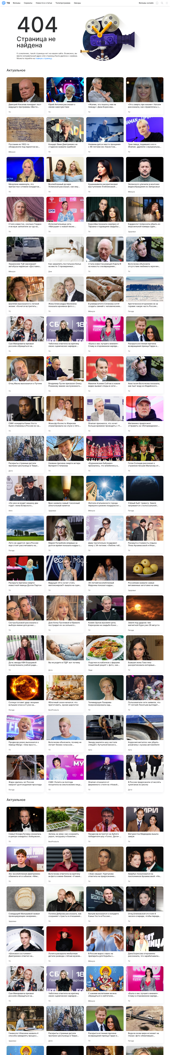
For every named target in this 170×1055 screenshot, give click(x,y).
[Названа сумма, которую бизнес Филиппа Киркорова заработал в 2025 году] (65, 933)
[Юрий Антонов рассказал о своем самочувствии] (65, 96)
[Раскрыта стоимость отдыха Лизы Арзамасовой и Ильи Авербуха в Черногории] (144, 534)
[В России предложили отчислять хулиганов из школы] (144, 773)
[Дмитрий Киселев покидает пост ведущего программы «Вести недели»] (25, 96)
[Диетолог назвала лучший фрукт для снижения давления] (25, 933)
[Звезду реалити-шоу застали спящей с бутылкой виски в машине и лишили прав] (105, 733)
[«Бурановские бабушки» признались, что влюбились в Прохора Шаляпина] (105, 454)
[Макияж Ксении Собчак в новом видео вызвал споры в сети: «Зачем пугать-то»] (105, 375)
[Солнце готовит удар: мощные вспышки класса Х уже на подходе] (25, 694)
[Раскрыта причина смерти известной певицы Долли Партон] (25, 574)
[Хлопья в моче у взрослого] (25, 813)
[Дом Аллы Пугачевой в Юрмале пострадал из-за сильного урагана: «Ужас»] (65, 614)
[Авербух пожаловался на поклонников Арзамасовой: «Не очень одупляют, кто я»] (144, 1024)
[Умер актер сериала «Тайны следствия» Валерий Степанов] (105, 853)
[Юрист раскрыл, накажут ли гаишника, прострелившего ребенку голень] (65, 853)
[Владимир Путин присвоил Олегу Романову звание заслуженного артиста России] (65, 375)
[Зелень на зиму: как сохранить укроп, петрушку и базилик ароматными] (65, 985)
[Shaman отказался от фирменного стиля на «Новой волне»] (105, 773)
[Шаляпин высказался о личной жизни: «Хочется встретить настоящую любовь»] (25, 295)
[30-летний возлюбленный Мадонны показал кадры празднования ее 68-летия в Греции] (105, 574)
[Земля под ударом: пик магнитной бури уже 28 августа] (144, 614)
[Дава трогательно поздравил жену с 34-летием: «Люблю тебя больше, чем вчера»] (105, 534)
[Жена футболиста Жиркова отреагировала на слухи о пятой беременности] (65, 415)
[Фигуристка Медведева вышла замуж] (144, 985)
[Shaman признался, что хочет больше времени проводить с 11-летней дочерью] (105, 415)
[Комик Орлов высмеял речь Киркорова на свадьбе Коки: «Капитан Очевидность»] (105, 614)
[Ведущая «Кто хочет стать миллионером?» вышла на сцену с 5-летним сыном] (65, 574)
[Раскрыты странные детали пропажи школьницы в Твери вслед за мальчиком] (25, 454)
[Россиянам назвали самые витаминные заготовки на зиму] (144, 574)
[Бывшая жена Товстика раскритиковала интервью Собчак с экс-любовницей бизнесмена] (144, 654)
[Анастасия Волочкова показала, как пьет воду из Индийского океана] (144, 375)
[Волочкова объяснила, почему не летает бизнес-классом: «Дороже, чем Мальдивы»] (65, 733)
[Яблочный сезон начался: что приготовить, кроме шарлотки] (65, 694)
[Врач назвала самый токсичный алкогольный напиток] (65, 494)
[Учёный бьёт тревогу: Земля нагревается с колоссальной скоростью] (144, 494)
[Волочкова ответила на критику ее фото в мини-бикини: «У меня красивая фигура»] (65, 1024)
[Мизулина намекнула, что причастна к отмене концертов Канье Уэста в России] (25, 175)
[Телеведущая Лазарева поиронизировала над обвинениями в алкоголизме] (105, 694)
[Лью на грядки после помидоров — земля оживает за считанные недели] (144, 933)
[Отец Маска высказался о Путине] (25, 375)
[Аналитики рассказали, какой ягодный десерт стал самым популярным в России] (105, 893)
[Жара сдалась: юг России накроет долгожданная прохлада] (25, 773)
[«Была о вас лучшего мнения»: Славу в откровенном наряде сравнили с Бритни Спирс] (105, 335)
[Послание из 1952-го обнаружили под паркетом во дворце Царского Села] (25, 135)
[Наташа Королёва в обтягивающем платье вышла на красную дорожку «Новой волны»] (25, 853)
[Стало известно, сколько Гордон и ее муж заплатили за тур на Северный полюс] (25, 215)
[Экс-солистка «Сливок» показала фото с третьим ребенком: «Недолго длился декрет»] (144, 853)
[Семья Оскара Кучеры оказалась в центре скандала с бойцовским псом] (25, 985)
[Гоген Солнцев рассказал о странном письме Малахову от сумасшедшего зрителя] (144, 454)
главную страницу (43, 58)
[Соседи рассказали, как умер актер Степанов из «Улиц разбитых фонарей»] (144, 893)
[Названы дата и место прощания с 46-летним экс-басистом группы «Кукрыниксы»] (105, 135)
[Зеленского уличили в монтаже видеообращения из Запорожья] (144, 175)
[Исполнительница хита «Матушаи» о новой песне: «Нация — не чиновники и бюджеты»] (65, 215)
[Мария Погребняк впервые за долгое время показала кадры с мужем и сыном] (65, 534)
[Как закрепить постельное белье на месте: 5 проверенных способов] (65, 255)
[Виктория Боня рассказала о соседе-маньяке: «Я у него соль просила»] (105, 813)
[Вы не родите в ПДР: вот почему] (65, 654)
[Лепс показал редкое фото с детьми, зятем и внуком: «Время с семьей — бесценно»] (65, 813)
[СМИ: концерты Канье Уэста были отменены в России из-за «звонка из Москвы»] (25, 415)
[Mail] (3, 3)
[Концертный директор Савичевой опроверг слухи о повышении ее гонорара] (105, 933)
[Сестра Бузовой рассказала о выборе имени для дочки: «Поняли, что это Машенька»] (25, 614)
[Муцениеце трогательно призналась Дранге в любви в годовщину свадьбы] (25, 893)
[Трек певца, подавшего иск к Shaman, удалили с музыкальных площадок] (144, 135)
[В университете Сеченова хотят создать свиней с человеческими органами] (105, 295)
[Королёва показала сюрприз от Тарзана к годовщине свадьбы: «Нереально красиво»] (105, 215)
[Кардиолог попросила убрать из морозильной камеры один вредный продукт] (144, 215)
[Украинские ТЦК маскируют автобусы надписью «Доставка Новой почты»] (25, 255)
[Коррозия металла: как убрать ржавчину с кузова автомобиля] (144, 733)
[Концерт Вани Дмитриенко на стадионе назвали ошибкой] (65, 135)
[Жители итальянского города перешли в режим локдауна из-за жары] (105, 494)
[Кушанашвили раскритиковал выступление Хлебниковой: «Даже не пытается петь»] (105, 175)
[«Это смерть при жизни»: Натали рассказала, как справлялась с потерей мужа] (144, 96)
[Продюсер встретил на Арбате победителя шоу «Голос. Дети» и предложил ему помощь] (105, 985)
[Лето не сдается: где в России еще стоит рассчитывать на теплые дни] (25, 534)
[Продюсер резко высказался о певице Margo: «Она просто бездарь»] (25, 733)
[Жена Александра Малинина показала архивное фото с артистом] (65, 295)
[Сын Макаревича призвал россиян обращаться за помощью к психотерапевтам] (25, 335)
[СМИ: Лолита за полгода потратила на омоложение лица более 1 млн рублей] (65, 773)
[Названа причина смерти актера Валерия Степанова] (65, 454)
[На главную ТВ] (7, 3)
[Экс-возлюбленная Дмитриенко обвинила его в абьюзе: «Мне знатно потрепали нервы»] (25, 1024)
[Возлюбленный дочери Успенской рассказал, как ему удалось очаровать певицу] (65, 175)
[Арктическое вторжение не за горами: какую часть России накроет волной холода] (144, 295)
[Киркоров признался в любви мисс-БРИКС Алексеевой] (65, 893)
